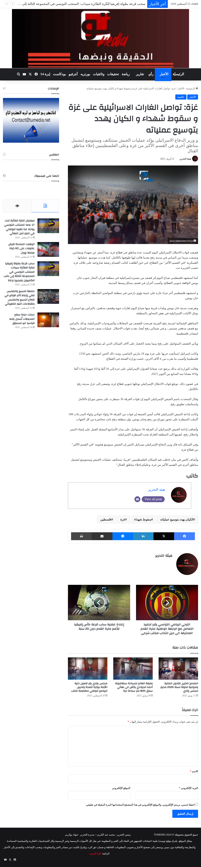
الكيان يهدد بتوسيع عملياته (176, 519)
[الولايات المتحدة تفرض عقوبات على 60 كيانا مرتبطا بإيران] (48, 249)
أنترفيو (73, 74)
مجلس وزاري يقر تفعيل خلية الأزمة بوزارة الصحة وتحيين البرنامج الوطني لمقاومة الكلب (89, 687)
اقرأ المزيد (95, 853)
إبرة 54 (45, 74)
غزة (122, 519)
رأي (150, 74)
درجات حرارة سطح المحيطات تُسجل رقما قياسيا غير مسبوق (22, 319)
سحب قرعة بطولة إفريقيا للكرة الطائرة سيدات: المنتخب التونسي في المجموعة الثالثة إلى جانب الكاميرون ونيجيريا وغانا (19, 272)
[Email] (137, 499)
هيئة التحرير (185, 158)
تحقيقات (113, 74)
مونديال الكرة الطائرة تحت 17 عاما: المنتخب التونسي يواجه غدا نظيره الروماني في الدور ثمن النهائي (19, 227)
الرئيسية (191, 88)
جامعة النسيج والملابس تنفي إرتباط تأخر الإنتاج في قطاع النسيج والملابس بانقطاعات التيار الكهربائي (20, 298)
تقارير (140, 74)
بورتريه (85, 74)
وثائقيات (98, 74)
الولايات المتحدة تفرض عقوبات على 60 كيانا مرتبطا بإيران (21, 248)
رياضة (126, 74)
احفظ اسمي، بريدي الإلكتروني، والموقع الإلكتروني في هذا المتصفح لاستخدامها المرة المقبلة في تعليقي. (140, 804)
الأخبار (164, 74)
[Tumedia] (100, 38)
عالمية (180, 96)
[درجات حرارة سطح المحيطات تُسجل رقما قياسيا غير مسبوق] (48, 319)
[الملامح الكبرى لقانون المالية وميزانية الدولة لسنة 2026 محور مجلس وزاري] (178, 668)
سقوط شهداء (142, 519)
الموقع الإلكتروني (121, 788)
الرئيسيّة (178, 74)
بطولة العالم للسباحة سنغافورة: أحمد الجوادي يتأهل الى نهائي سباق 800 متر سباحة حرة (134, 687)
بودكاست (59, 74)
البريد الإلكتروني (188, 788)
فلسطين (105, 519)
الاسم (194, 771)
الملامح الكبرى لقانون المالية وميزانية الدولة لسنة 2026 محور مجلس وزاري (179, 687)
